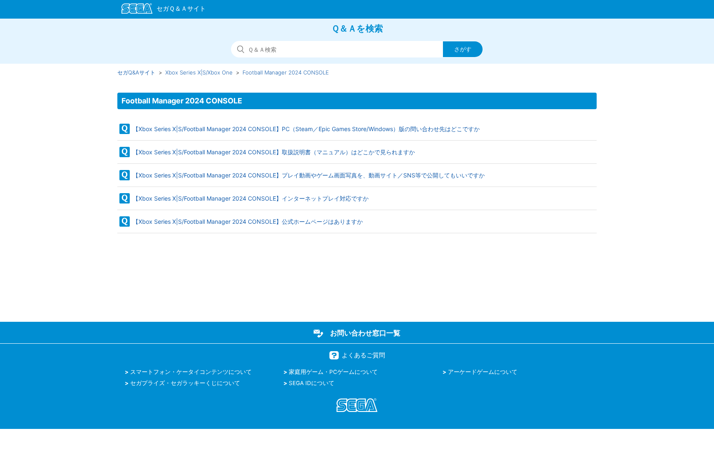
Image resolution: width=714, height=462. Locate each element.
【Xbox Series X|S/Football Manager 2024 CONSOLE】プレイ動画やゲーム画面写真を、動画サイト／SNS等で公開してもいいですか (309, 175)
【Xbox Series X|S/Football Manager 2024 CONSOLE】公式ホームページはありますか (248, 221)
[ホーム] (159, 10)
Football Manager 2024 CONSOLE (286, 72)
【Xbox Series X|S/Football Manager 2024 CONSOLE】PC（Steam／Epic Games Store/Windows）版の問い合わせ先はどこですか (306, 128)
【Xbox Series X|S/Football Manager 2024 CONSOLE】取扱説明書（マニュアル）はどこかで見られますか (274, 152)
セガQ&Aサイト (136, 72)
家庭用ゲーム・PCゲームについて (333, 372)
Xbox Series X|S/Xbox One (199, 72)
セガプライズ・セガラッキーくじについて (185, 383)
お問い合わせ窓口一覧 (365, 333)
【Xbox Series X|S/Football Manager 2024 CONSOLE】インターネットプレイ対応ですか (251, 198)
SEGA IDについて (311, 383)
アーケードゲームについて (482, 372)
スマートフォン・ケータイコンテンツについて (191, 372)
